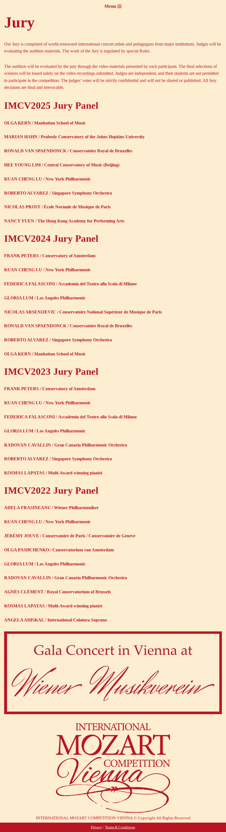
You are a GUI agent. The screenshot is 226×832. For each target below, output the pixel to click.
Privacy (96, 827)
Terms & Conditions (120, 827)
